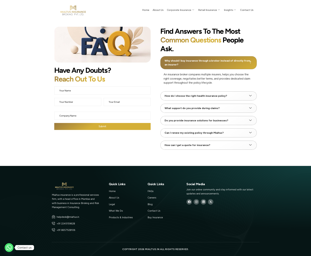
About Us (158, 10)
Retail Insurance (207, 10)
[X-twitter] (210, 202)
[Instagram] (196, 202)
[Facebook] (189, 202)
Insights (228, 10)
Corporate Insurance (179, 10)
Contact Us (246, 10)
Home (145, 10)
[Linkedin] (203, 202)
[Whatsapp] (9, 247)
